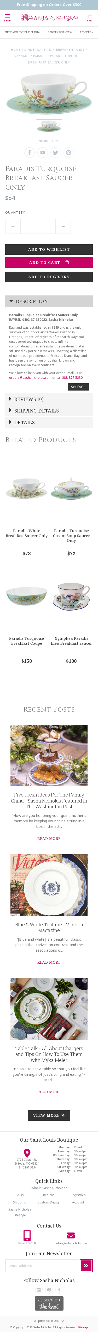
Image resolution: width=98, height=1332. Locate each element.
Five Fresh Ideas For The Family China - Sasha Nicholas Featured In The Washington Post (49, 801)
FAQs (20, 1195)
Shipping (19, 1202)
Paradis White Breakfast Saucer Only (27, 533)
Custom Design (49, 1202)
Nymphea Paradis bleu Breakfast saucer (71, 641)
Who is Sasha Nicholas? (49, 1188)
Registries (78, 1195)
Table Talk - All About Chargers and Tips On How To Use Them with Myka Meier (49, 1054)
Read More (49, 838)
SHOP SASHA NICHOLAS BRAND (22, 32)
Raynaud (22, 56)
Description (31, 301)
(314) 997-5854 (27, 1167)
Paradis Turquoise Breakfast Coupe (26, 641)
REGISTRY (85, 32)
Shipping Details (36, 411)
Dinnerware (34, 49)
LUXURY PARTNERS (59, 32)
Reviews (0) (28, 399)
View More (47, 1115)
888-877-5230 (72, 377)
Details (24, 422)
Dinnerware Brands (67, 49)
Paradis (40, 56)
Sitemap (83, 1327)
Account (78, 1202)
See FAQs (78, 387)
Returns (49, 1195)
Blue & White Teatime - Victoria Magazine (49, 927)
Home (16, 49)
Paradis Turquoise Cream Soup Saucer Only (71, 535)
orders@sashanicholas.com (30, 377)
